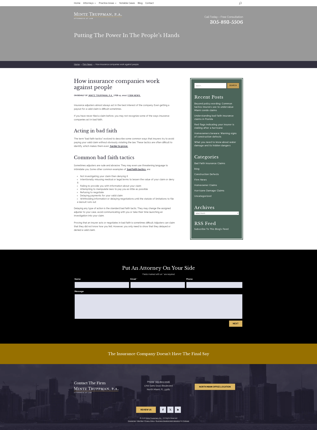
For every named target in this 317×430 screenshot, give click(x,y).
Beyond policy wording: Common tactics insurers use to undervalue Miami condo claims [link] (214, 107)
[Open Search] (240, 3)
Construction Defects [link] (206, 174)
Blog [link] (140, 3)
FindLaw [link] (186, 421)
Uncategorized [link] (202, 196)
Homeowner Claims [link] (205, 185)
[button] (163, 409)
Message (79, 291)
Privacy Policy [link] (150, 421)
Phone (189, 279)
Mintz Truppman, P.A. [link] (101, 95)
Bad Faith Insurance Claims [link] (209, 163)
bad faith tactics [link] (136, 169)
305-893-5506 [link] (226, 22)
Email (133, 279)
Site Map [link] (140, 421)
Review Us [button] (146, 410)
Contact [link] (149, 3)
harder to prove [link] (119, 146)
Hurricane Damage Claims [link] (209, 190)
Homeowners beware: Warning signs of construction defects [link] (215, 135)
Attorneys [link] (88, 3)
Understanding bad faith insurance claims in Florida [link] (214, 117)
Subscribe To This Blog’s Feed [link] (211, 229)
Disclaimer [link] (132, 421)
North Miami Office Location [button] (215, 387)
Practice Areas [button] (106, 3)
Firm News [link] (134, 95)
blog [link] (196, 168)
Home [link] (77, 3)
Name (78, 279)
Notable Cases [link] (127, 3)
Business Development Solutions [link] (168, 421)
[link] (98, 15)
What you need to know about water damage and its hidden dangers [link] (215, 144)
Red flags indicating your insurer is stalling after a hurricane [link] (214, 126)
